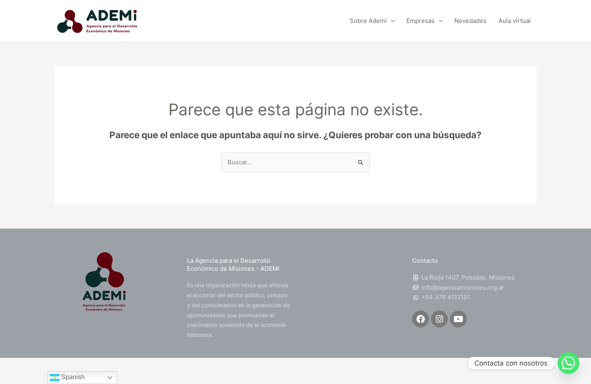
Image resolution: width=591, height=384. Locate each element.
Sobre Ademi (368, 21)
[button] (390, 21)
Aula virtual (515, 21)
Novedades (470, 21)
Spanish (72, 377)
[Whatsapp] (568, 363)
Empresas (420, 21)
